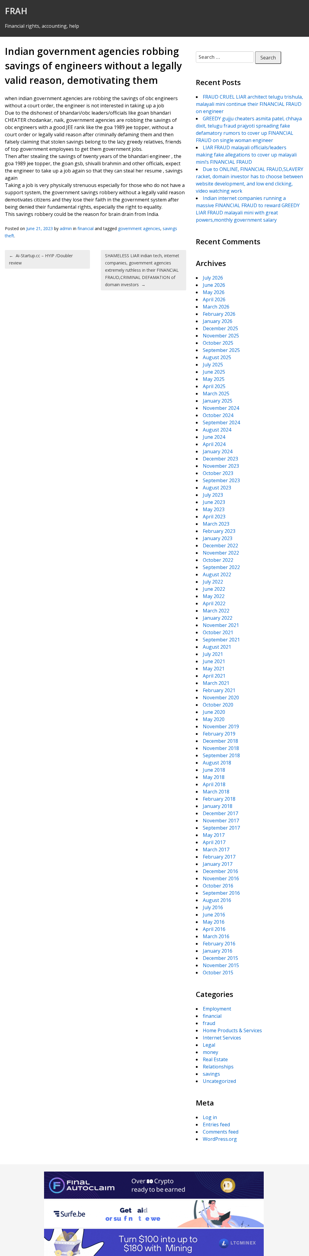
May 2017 (214, 835)
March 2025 (216, 393)
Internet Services (222, 1037)
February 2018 (219, 799)
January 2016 (217, 951)
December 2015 (220, 958)
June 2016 (214, 914)
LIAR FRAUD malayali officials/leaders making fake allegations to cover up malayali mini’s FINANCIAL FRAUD (246, 154)
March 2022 (216, 610)
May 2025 (214, 379)
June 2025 (214, 372)
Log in (210, 1117)
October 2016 (218, 885)
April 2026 (214, 299)
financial (86, 228)
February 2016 (219, 943)
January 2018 (217, 806)
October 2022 (218, 560)
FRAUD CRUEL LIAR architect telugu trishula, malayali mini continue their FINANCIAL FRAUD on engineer (249, 104)
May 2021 (214, 668)
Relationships (218, 1066)
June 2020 (214, 712)
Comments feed (220, 1131)
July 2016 (213, 907)
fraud (209, 1023)
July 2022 (213, 581)
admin (66, 228)
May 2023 (214, 509)
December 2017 (220, 813)
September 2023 (221, 480)
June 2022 (214, 589)
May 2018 (214, 777)
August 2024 (217, 429)
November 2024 (221, 408)
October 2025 (218, 343)
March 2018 (216, 791)
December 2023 (220, 458)
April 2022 (214, 603)
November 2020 (221, 697)
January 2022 (217, 618)
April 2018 (214, 784)
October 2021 (218, 632)
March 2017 (216, 849)
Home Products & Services (232, 1030)
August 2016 (217, 900)
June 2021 (214, 661)
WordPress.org (220, 1139)
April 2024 (214, 444)
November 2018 (221, 748)
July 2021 (213, 654)
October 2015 (218, 972)
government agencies (139, 228)
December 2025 (220, 328)
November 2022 (221, 552)
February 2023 (219, 531)
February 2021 (219, 690)
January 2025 (217, 400)
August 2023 (217, 487)
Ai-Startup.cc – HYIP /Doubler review (41, 259)
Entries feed (216, 1124)
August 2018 (217, 762)
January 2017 (217, 864)
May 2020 (214, 719)
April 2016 (214, 929)
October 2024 (218, 415)
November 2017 (221, 820)
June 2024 (214, 437)
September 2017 (221, 827)
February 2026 (219, 314)
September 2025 (221, 350)
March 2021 (216, 683)
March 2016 (216, 936)
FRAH (16, 11)
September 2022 (221, 567)
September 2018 (221, 755)
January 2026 (217, 321)
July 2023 (213, 495)
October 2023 (218, 473)
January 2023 (217, 538)
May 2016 (214, 922)
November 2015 (221, 965)
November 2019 (221, 726)
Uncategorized (219, 1081)
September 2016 (221, 893)
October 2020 (218, 704)
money (210, 1052)
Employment (217, 1008)
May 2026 (214, 292)
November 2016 (221, 878)
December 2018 (220, 741)
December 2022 (220, 545)
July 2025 (213, 364)
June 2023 (214, 502)
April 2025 (214, 386)
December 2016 (220, 871)
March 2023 (216, 523)
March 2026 (216, 306)
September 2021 (221, 639)
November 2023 (221, 466)
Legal (209, 1045)
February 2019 (219, 733)
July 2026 (213, 277)
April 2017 (214, 842)
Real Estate (215, 1059)
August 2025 (217, 357)
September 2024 (221, 422)
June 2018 (214, 770)
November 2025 (221, 335)
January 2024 (217, 451)
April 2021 (214, 675)
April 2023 (214, 516)
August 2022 (217, 574)
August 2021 (217, 647)
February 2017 (219, 856)
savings (211, 1074)
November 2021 (221, 625)
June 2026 (214, 285)
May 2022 (214, 596)
